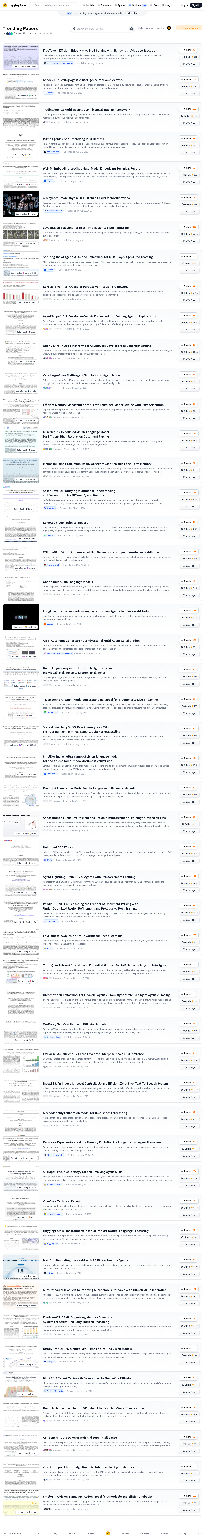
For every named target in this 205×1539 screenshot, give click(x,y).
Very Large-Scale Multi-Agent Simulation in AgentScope (81, 375)
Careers (90, 1533)
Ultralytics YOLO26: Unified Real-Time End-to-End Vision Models (87, 1349)
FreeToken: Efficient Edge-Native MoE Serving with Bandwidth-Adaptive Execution (100, 50)
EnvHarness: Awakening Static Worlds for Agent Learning (82, 936)
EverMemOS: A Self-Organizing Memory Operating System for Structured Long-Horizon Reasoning (77, 1319)
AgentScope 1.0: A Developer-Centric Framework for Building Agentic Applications (99, 316)
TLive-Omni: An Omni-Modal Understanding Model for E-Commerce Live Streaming (100, 700)
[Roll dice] (131, 28)
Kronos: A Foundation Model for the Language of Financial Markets (89, 788)
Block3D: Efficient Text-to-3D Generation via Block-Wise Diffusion (88, 1378)
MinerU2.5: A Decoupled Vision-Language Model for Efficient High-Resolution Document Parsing (76, 434)
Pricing (166, 5)
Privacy (54, 1533)
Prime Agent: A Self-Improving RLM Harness (73, 139)
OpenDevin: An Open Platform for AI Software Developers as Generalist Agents (97, 346)
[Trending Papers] (169, 28)
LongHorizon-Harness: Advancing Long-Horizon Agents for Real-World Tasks (96, 611)
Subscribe (132, 13)
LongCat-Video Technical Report (65, 522)
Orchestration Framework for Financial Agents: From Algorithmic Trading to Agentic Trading (106, 995)
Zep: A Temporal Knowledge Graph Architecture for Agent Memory (88, 1467)
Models (90, 5)
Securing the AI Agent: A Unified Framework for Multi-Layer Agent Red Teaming (98, 257)
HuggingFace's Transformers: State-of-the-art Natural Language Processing (96, 1231)
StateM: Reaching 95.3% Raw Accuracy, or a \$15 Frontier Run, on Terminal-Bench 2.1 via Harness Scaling (81, 729)
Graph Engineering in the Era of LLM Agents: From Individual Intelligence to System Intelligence (77, 670)
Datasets (106, 5)
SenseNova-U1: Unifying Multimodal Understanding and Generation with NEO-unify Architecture (79, 493)
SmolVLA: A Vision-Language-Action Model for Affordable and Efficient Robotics (98, 1496)
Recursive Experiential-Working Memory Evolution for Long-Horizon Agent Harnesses (102, 1142)
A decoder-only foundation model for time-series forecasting (85, 1113)
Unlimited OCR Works (58, 847)
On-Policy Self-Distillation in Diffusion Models (74, 1024)
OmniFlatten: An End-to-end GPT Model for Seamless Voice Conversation (93, 1408)
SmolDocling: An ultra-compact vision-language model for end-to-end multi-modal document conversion (80, 758)
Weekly (149, 27)
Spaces (121, 5)
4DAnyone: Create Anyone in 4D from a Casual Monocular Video (86, 198)
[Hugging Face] (108, 1533)
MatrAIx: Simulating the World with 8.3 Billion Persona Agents (85, 1260)
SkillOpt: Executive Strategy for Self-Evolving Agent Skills (82, 1172)
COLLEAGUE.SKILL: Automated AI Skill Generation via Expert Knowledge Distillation (101, 552)
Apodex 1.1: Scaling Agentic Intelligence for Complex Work (83, 80)
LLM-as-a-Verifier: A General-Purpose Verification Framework (85, 287)
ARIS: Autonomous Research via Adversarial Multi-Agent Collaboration (91, 640)
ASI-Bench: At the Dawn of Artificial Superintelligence (80, 1437)
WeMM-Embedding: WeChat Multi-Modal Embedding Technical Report (91, 168)
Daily (140, 27)
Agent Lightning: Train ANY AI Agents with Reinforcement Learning (89, 877)
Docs (156, 5)
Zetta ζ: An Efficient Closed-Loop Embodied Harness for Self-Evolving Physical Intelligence (105, 965)
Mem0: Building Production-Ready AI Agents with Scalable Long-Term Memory (97, 464)
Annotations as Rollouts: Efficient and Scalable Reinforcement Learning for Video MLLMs (104, 818)
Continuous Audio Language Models (68, 582)
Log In (184, 5)
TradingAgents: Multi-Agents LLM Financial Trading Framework (86, 109)
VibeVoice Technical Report (61, 1201)
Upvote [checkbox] (189, 49)
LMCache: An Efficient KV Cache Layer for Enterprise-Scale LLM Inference (93, 1054)
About (72, 1533)
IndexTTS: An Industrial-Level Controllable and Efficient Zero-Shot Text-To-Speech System (105, 1083)
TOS (37, 1533)
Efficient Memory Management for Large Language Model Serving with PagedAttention (103, 405)
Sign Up (196, 5)
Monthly (160, 27)
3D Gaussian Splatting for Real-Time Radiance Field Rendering (86, 228)
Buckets (139, 5)
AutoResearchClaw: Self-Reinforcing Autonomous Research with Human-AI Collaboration (104, 1290)
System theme (14, 1533)
